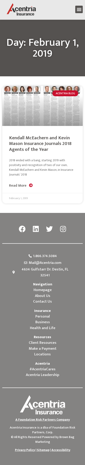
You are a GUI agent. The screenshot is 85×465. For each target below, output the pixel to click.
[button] (79, 9)
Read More (18, 185)
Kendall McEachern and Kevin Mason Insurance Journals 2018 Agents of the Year (40, 143)
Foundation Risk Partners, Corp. (53, 430)
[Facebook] (22, 229)
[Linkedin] (36, 229)
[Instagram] (63, 229)
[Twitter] (49, 229)
